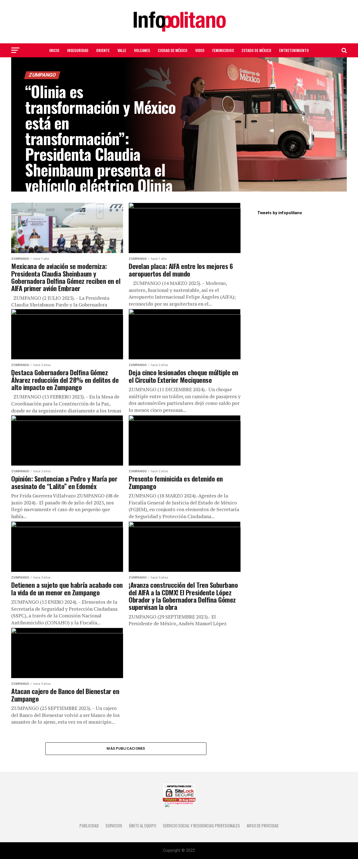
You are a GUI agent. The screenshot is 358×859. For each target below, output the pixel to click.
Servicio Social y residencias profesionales (201, 826)
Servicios (113, 826)
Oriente (103, 50)
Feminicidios (223, 50)
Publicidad (89, 826)
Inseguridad (77, 50)
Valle (121, 50)
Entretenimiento (294, 50)
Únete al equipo (142, 826)
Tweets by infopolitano (279, 213)
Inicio (54, 50)
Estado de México (256, 50)
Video (199, 50)
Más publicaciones (126, 748)
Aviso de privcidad (263, 826)
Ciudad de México (172, 50)
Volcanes (142, 50)
